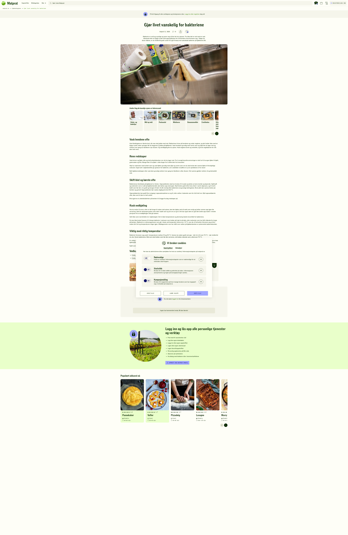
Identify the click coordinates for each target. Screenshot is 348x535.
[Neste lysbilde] (216, 133)
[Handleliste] (326, 3)
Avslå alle (150, 293)
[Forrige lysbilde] (213, 133)
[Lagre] (187, 31)
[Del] (180, 31)
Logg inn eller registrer (192, 14)
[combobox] (180, 3)
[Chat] (316, 3)
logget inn (175, 299)
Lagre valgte (174, 293)
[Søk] (50, 3)
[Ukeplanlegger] (321, 3)
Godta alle (197, 293)
